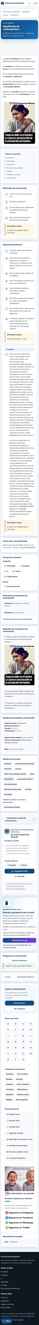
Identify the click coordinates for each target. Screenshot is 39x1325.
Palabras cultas (23, 1095)
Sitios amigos (6, 1307)
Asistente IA (11, 178)
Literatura (10, 1089)
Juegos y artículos (7, 1304)
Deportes (9, 1084)
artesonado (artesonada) (24, 764)
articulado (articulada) (12, 789)
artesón (18, 769)
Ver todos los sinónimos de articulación (17, 619)
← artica (7, 977)
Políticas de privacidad (14, 1320)
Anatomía (10, 1074)
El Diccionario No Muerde (10, 1288)
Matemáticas (22, 1089)
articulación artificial (25, 779)
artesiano (7, 764)
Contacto (4, 1297)
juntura (7, 606)
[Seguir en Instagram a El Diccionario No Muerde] (19, 1180)
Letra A (5, 15)
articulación (14, 15)
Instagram (4, 1275)
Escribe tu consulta (12, 841)
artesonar (8, 769)
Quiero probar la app (19, 940)
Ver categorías (19, 1009)
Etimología (10, 161)
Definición (10, 158)
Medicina (9, 1095)
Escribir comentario (19, 960)
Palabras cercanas (13, 175)
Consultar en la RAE (16, 749)
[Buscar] (29, 3)
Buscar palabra (19, 1003)
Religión (9, 1100)
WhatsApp (4, 1282)
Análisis (9, 171)
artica (32, 774)
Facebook (4, 1272)
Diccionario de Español (11, 12)
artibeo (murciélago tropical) (15, 774)
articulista (8, 794)
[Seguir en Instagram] (19, 1213)
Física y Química (23, 1084)
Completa (12, 865)
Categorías (26, 12)
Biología (9, 1079)
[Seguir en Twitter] (19, 1227)
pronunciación (18, 613)
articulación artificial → (26, 977)
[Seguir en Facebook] (19, 1218)
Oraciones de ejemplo (15, 168)
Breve (24, 865)
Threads (4, 1285)
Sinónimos (10, 164)
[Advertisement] (19, 46)
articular (28, 789)
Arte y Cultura (22, 1074)
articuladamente (10, 784)
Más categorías (22, 1100)
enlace (26, 603)
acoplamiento (18, 603)
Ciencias (19, 1079)
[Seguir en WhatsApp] (19, 1223)
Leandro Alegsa (18, 547)
